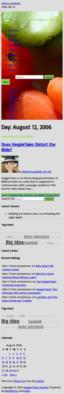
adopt (51, 232)
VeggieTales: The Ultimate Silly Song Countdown (29, 290)
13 (3, 362)
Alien (56, 243)
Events (13, 50)
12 (24, 357)
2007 (10, 236)
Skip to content (10, 3)
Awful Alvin (43, 232)
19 (24, 362)
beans (3, 237)
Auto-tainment (36, 236)
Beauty (35, 232)
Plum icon (20, 381)
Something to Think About (17, 136)
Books (12, 35)
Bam (27, 391)
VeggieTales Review (13, 13)
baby (3, 243)
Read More (30, 195)
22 (10, 366)
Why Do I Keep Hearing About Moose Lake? (28, 275)
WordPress (11, 391)
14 (7, 362)
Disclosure (15, 45)
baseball (31, 242)
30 (14, 370)
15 (10, 362)
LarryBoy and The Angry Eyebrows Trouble (29, 298)
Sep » (13, 374)
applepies (58, 232)
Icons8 (40, 381)
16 (14, 362)
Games (13, 55)
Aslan (50, 243)
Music (12, 65)
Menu (6, 82)
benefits (53, 237)
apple (21, 237)
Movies (13, 60)
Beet (59, 237)
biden (3, 232)
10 (17, 357)
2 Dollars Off (26, 232)
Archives (14, 30)
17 (17, 362)
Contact (13, 40)
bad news (42, 243)
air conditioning (13, 232)
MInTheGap (29, 171)
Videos (13, 70)
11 (21, 357)
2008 (16, 237)
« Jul (4, 374)
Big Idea (15, 242)
